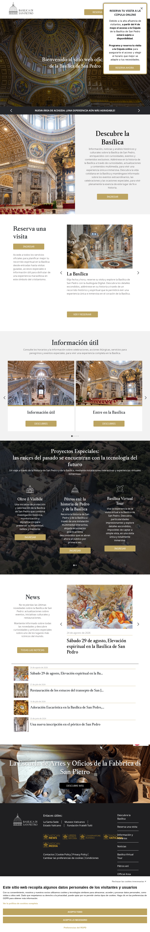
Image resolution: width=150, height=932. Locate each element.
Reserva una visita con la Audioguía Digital (75, 110)
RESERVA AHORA (124, 67)
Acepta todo (75, 912)
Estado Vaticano (52, 825)
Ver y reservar (82, 314)
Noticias (121, 846)
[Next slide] (139, 110)
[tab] (72, 436)
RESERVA (97, 12)
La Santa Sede (51, 822)
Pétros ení (123, 866)
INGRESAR (30, 537)
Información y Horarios (125, 836)
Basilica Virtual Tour (125, 856)
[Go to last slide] (11, 110)
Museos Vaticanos (75, 822)
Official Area (124, 874)
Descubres (41, 423)
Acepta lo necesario (75, 920)
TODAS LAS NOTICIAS (32, 650)
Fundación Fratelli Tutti (79, 825)
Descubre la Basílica (124, 817)
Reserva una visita (127, 826)
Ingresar (112, 196)
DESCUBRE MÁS (75, 785)
